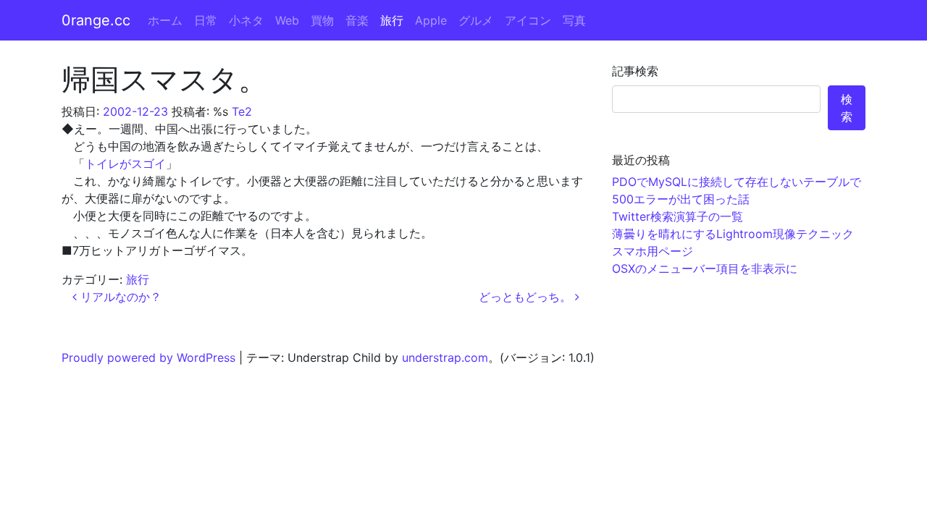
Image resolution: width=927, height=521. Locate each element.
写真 (574, 20)
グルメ (475, 20)
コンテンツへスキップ (869, 8)
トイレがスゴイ (125, 163)
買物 (322, 20)
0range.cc (96, 20)
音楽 (357, 20)
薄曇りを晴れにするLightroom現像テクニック (733, 233)
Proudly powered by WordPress (148, 357)
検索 (846, 108)
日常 (205, 20)
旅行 (391, 20)
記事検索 (635, 71)
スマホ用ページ (652, 251)
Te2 (242, 111)
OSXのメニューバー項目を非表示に (704, 268)
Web (287, 20)
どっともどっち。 (527, 296)
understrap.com (445, 357)
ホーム (165, 20)
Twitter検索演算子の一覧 (677, 216)
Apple (431, 20)
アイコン (528, 20)
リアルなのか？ (119, 296)
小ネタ (246, 20)
